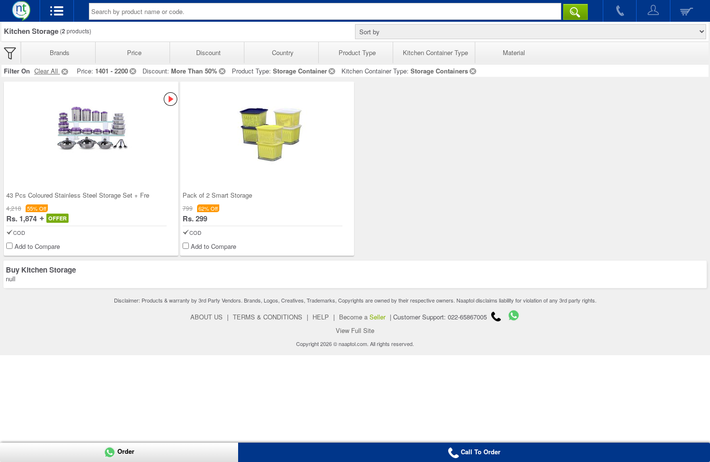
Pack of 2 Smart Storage (217, 195)
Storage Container (300, 70)
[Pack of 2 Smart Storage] (267, 128)
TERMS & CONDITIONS (267, 316)
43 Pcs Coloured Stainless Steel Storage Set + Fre (77, 195)
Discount (208, 52)
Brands (60, 52)
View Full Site (355, 330)
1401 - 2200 (111, 70)
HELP (320, 316)
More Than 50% (194, 70)
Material (514, 52)
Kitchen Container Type (435, 52)
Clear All (47, 70)
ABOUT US (206, 316)
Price (134, 52)
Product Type (357, 52)
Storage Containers (439, 70)
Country (283, 52)
